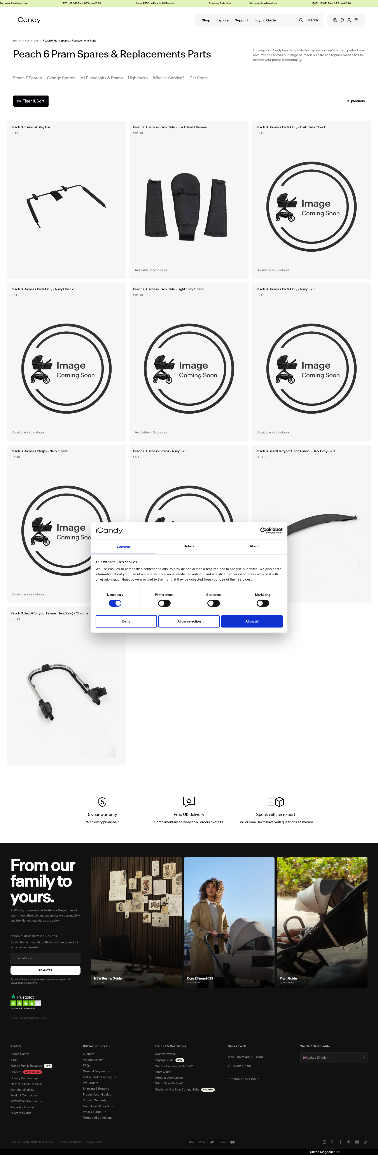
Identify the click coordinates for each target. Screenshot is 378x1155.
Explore (223, 20)
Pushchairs (31, 40)
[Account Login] (349, 20)
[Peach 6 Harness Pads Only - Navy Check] (66, 362)
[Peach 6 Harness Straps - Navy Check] (66, 524)
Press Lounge (92, 1112)
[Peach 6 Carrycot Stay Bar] (66, 200)
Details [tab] (189, 546)
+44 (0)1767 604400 (242, 1079)
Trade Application (22, 1107)
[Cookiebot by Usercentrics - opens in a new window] (263, 530)
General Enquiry (94, 1071)
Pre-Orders (90, 1083)
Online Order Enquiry (97, 1077)
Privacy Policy (94, 1141)
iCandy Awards (165, 1054)
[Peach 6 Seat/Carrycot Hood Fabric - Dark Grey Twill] (311, 524)
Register (45, 970)
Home (17, 40)
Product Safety (93, 1060)
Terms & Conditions (70, 1141)
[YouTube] (357, 1142)
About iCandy (19, 1054)
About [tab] (254, 546)
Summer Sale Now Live (204, 3)
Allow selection (189, 621)
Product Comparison (24, 1095)
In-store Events (21, 1113)
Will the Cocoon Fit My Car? (174, 1066)
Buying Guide (265, 20)
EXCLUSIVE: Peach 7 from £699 (62, 3)
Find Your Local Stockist (26, 1084)
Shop (206, 20)
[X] (332, 1142)
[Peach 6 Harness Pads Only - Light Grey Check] (189, 362)
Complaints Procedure (98, 1106)
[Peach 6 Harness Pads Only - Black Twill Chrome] (189, 200)
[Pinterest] (348, 1142)
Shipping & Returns (96, 1089)
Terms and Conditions (97, 1118)
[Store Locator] (342, 20)
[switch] (164, 603)
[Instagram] (324, 1142)
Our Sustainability (22, 1090)
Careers (25, 1072)
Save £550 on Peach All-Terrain (136, 3)
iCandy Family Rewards (30, 1066)
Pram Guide (163, 1072)
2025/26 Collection (23, 1101)
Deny (126, 621)
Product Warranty (95, 1100)
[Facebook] (340, 1142)
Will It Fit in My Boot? (169, 1083)
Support (241, 20)
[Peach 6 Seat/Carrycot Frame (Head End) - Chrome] (66, 686)
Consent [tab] (123, 547)
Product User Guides (97, 1094)
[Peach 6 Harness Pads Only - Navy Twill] (311, 362)
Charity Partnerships (24, 1078)
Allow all (252, 621)
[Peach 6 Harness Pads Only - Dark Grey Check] (311, 200)
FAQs (86, 1065)
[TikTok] (365, 1142)
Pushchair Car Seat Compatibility (184, 1089)
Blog (13, 1060)
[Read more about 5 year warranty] (102, 811)
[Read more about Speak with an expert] (275, 811)
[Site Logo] (28, 20)
